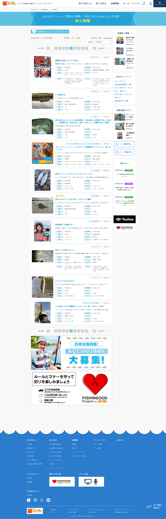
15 (79, 48)
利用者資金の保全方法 (121, 512)
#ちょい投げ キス (121, 88)
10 (59, 48)
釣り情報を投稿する (157, 506)
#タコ (116, 91)
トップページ (33, 9)
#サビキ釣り (119, 94)
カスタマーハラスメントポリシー (124, 509)
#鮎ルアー (123, 91)
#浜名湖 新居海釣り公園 (123, 84)
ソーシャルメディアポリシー (97, 509)
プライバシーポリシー (73, 509)
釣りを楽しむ (44, 9)
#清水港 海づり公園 (121, 101)
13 (71, 48)
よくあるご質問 (71, 512)
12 (67, 48)
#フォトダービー (120, 81)
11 (63, 48)
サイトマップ (55, 512)
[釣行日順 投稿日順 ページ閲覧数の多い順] (103, 42)
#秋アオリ (118, 98)
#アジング (128, 94)
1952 (94, 48)
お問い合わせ (92, 512)
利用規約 (53, 509)
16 (82, 48)
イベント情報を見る (126, 152)
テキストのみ (108, 38)
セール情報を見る (125, 144)
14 (75, 48)
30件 (78, 38)
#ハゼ (130, 88)
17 (86, 48)
